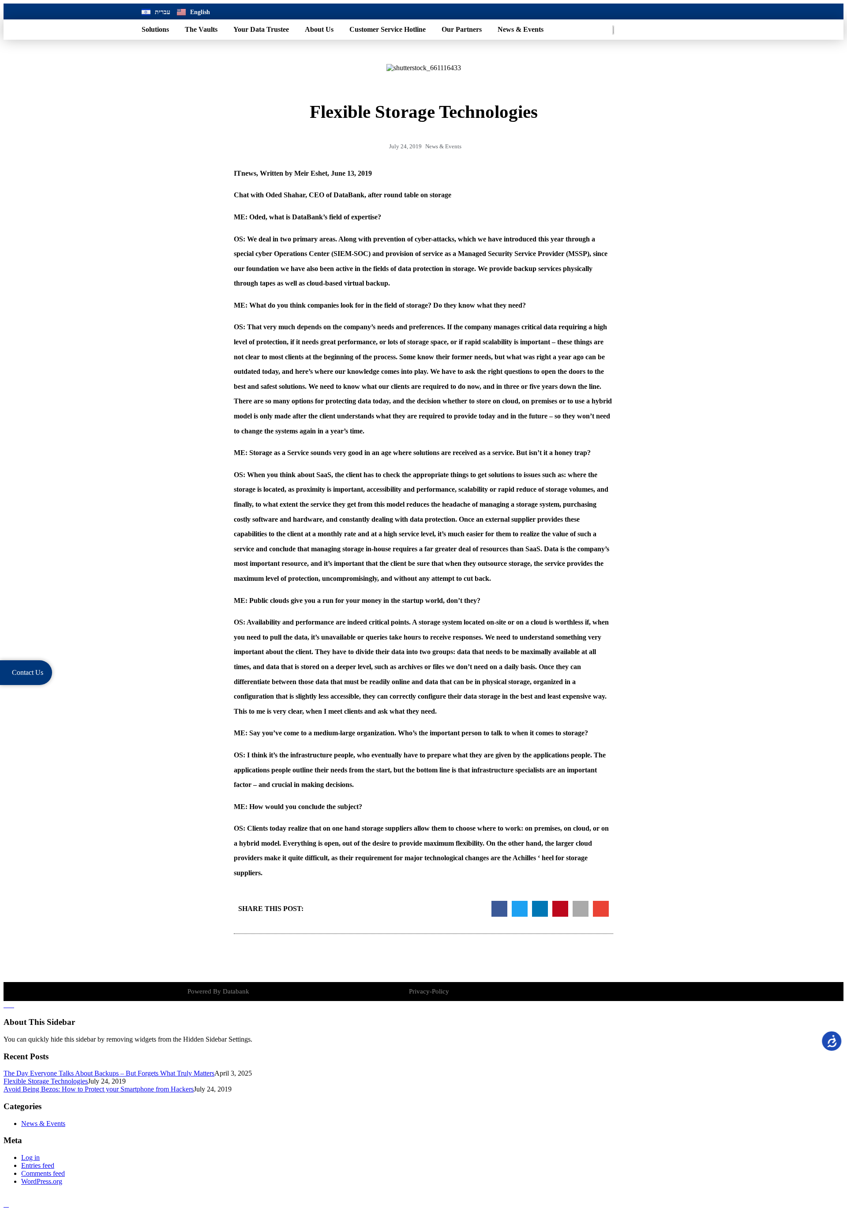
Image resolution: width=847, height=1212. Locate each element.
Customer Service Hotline (387, 29)
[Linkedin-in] (654, 991)
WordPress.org (41, 1181)
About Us (319, 29)
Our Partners (462, 29)
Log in (30, 1157)
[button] (499, 909)
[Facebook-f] (639, 991)
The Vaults (201, 29)
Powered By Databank (218, 991)
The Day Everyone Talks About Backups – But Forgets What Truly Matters (109, 1073)
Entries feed (37, 1165)
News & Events (520, 29)
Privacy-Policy (429, 991)
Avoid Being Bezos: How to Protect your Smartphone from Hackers (99, 1089)
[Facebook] (623, 11)
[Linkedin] (642, 11)
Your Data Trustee (261, 29)
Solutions (155, 29)
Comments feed (43, 1173)
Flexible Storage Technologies (46, 1081)
